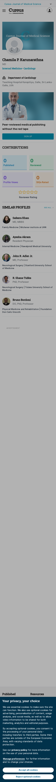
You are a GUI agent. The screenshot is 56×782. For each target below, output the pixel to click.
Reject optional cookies (28, 776)
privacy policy (19, 750)
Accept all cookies (28, 770)
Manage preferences (14, 759)
